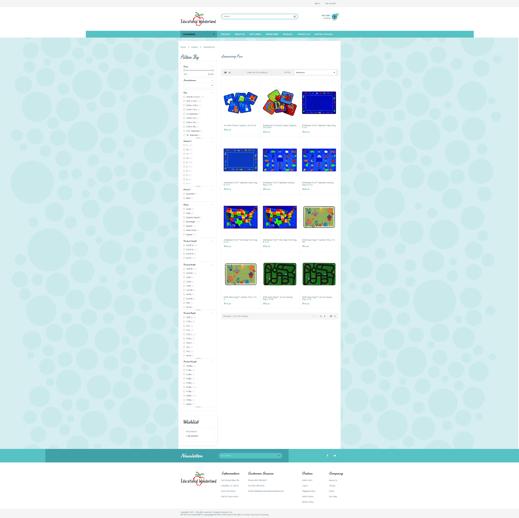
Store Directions (228, 491)
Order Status (307, 496)
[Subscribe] (278, 455)
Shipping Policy (308, 491)
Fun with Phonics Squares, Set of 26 (240, 125)
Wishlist (190, 421)
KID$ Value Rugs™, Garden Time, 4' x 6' (240, 298)
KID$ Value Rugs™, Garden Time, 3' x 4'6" (318, 241)
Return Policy (308, 502)
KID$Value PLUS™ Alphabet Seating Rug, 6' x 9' (278, 184)
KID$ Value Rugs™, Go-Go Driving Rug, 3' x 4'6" (277, 298)
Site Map (333, 496)
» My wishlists (192, 436)
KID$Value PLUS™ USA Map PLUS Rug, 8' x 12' (280, 241)
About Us (333, 480)
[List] (229, 72)
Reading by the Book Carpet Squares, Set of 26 (280, 126)
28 (331, 316)
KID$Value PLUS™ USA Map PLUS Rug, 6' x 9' (241, 241)
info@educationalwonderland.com (269, 491)
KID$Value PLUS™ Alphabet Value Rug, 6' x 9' (319, 126)
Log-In (305, 485)
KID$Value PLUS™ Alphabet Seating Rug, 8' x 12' (317, 184)
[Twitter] (335, 456)
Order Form (307, 480)
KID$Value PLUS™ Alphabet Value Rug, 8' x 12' (241, 184)
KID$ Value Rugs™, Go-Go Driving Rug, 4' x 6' (317, 298)
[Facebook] (327, 456)
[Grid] (225, 72)
